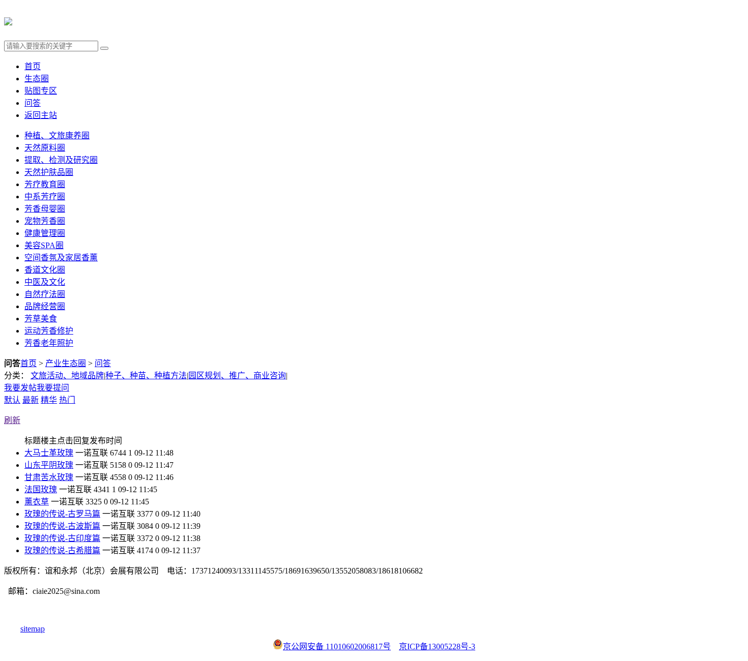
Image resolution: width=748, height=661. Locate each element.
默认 (12, 400)
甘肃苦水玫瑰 (48, 477)
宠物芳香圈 (44, 221)
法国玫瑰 (40, 489)
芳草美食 (40, 318)
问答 (32, 103)
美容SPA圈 (44, 245)
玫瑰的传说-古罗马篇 (62, 513)
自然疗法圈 (44, 294)
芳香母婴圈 (44, 208)
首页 (32, 66)
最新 (30, 400)
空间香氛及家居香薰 (61, 257)
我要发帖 (20, 387)
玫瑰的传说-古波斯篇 (62, 526)
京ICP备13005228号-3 (437, 646)
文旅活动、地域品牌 (67, 375)
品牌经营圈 (44, 306)
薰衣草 (36, 501)
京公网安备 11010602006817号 (337, 646)
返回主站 (40, 115)
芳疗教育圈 (44, 184)
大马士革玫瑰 (48, 452)
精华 (49, 400)
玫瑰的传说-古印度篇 (62, 538)
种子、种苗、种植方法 (146, 375)
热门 (67, 400)
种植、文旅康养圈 (57, 135)
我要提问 (53, 387)
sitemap (32, 628)
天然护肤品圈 (48, 172)
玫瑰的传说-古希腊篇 (62, 550)
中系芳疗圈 (44, 196)
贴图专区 (40, 90)
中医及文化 (44, 282)
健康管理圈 (44, 233)
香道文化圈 (44, 269)
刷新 (12, 420)
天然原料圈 (44, 147)
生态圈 (36, 78)
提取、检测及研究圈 (61, 160)
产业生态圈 (65, 363)
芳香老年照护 (48, 343)
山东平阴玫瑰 (48, 465)
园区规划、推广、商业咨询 (237, 375)
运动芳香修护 (48, 330)
